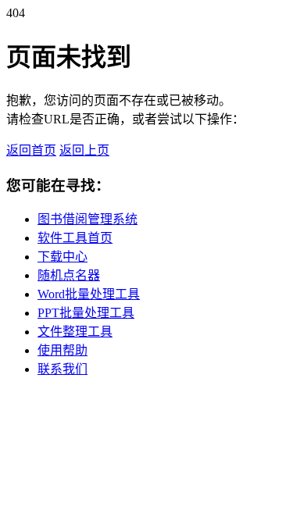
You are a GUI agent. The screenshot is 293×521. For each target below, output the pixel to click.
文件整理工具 (75, 331)
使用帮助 (63, 350)
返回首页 (31, 150)
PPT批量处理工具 (86, 312)
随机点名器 (69, 275)
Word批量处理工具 (89, 294)
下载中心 (63, 256)
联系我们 (63, 369)
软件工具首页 (75, 237)
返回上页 (84, 150)
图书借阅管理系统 (88, 219)
